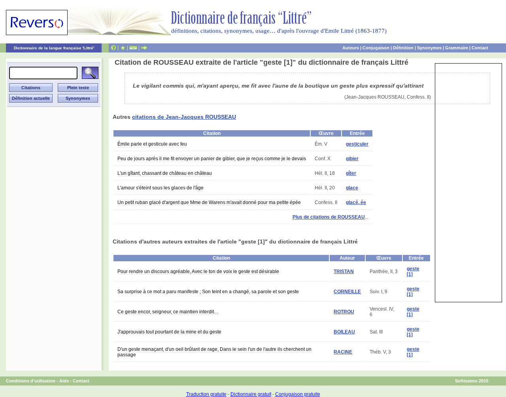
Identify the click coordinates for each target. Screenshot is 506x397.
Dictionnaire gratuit (250, 394)
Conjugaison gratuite (297, 394)
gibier (352, 158)
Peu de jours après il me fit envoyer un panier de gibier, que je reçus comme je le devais (211, 158)
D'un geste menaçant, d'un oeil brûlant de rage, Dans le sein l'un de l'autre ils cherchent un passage (214, 352)
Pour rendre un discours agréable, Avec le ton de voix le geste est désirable (198, 271)
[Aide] (113, 48)
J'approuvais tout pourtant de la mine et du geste (169, 332)
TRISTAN (344, 271)
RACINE (343, 352)
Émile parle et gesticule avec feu (152, 144)
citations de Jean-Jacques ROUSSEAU (184, 117)
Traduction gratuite (206, 394)
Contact (480, 47)
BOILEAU (344, 332)
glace (352, 188)
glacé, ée (356, 202)
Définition (403, 47)
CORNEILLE (347, 291)
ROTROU (344, 312)
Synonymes (429, 47)
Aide (64, 380)
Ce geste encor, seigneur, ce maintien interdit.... (168, 312)
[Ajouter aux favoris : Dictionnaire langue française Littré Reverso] (123, 48)
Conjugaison (376, 47)
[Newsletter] (133, 48)
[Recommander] (144, 48)
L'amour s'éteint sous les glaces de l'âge (160, 188)
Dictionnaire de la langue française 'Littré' (54, 48)
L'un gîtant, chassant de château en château (164, 173)
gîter (351, 173)
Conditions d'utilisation (30, 380)
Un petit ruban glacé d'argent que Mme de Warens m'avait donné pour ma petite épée (209, 202)
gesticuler (357, 144)
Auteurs (350, 47)
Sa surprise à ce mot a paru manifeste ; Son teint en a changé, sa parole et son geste (208, 291)
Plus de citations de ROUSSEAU (329, 217)
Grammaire (456, 47)
